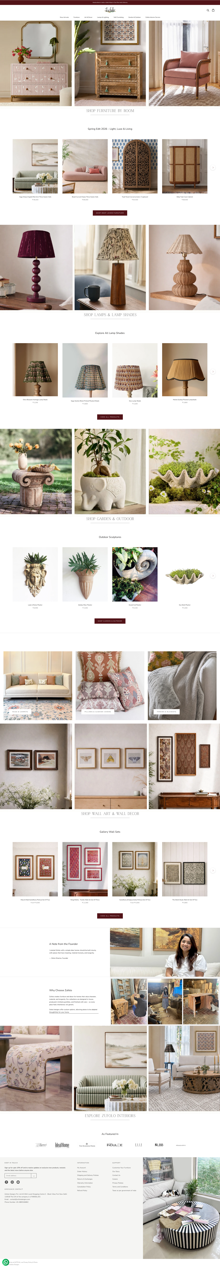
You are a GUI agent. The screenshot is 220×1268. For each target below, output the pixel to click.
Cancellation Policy (84, 1187)
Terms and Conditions (120, 1187)
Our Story (116, 1171)
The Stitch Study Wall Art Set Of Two (184, 900)
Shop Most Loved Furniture (110, 213)
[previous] (7, 167)
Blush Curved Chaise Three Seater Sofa (85, 197)
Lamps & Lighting (103, 17)
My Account (81, 1168)
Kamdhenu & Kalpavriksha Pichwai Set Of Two (135, 900)
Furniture (77, 17)
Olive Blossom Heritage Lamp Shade (35, 400)
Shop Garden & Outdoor (110, 621)
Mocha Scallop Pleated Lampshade (185, 400)
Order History (82, 1171)
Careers (115, 1179)
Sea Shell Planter (185, 605)
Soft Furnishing (119, 17)
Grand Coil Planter (135, 605)
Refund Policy (82, 1190)
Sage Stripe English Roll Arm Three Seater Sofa (35, 197)
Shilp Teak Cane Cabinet (185, 197)
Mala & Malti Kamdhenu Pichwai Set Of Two (35, 900)
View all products (110, 417)
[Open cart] (213, 10)
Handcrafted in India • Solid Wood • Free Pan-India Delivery (110, 2)
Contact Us (116, 1175)
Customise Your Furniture (121, 1168)
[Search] (208, 10)
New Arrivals (64, 17)
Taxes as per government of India (124, 1190)
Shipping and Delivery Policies (88, 1175)
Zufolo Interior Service (153, 17)
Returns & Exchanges (84, 1179)
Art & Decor (88, 17)
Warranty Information (85, 1183)
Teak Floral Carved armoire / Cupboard (135, 197)
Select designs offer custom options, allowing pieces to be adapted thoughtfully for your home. (73, 1010)
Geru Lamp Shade (135, 401)
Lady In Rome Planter (35, 605)
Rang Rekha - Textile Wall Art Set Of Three (85, 900)
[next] (212, 167)
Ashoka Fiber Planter (85, 605)
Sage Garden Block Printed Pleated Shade (85, 401)
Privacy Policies (117, 1183)
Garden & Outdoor (134, 17)
